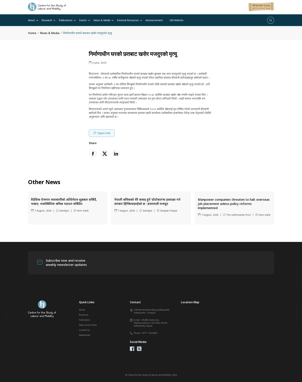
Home (32, 33)
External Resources (128, 20)
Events (83, 20)
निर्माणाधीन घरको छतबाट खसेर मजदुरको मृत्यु (87, 33)
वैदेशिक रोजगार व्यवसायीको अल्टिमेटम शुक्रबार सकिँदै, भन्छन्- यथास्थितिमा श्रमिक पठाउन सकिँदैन (64, 201)
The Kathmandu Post (238, 214)
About (31, 20)
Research (47, 20)
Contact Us (84, 330)
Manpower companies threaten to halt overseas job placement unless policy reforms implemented (234, 203)
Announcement (154, 20)
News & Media (102, 20)
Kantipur (64, 210)
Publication (84, 319)
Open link (103, 133)
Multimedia (84, 335)
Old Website (176, 20)
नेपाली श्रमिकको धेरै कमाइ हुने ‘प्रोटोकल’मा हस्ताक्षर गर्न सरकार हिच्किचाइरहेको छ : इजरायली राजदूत (147, 201)
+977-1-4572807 (149, 333)
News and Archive (88, 324)
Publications (66, 20)
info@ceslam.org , (150, 319)
